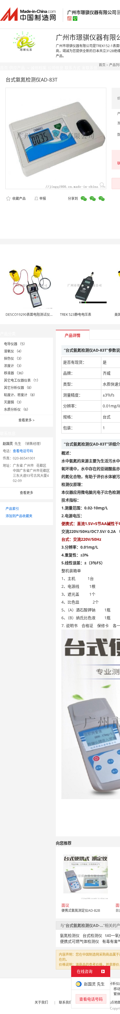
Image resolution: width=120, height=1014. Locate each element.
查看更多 (26, 420)
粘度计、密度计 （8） (20, 395)
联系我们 (65, 1002)
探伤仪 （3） (13, 358)
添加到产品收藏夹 (19, 516)
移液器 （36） (14, 373)
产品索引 (12, 508)
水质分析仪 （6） (17, 409)
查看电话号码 (23, 451)
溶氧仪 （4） (13, 351)
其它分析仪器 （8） (18, 387)
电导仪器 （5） (15, 344)
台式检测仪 (92, 935)
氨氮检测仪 (70, 935)
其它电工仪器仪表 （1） (22, 380)
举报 (42, 198)
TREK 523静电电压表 (75, 314)
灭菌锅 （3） (13, 402)
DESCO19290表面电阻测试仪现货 (31, 314)
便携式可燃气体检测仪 (79, 941)
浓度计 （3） (13, 365)
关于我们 (41, 1002)
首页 (102, 64)
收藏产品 (18, 198)
